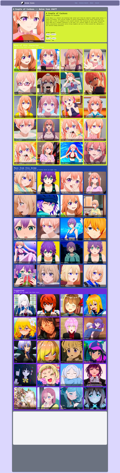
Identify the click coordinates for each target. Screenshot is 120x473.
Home (76, 3)
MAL (53, 40)
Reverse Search (83, 3)
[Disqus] (60, 428)
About (91, 3)
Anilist (48, 40)
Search (97, 3)
